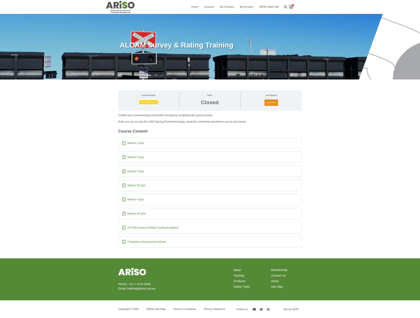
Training (239, 275)
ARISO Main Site (269, 6)
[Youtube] (254, 309)
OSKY (295, 309)
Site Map (277, 286)
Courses (209, 6)
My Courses (227, 6)
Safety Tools (242, 286)
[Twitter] (261, 309)
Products (239, 281)
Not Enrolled (148, 102)
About (275, 281)
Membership (279, 270)
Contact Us (278, 275)
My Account (246, 6)
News (237, 270)
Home (194, 6)
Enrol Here (271, 102)
